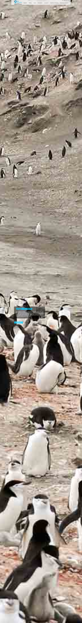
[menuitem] (25, 3)
